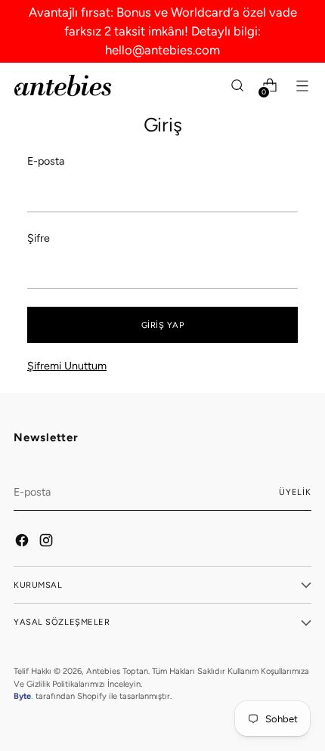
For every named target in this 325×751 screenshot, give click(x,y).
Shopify (92, 696)
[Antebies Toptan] (63, 85)
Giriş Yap (162, 325)
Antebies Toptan (117, 671)
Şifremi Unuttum (67, 365)
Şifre (38, 238)
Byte (22, 696)
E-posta (45, 161)
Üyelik (295, 492)
